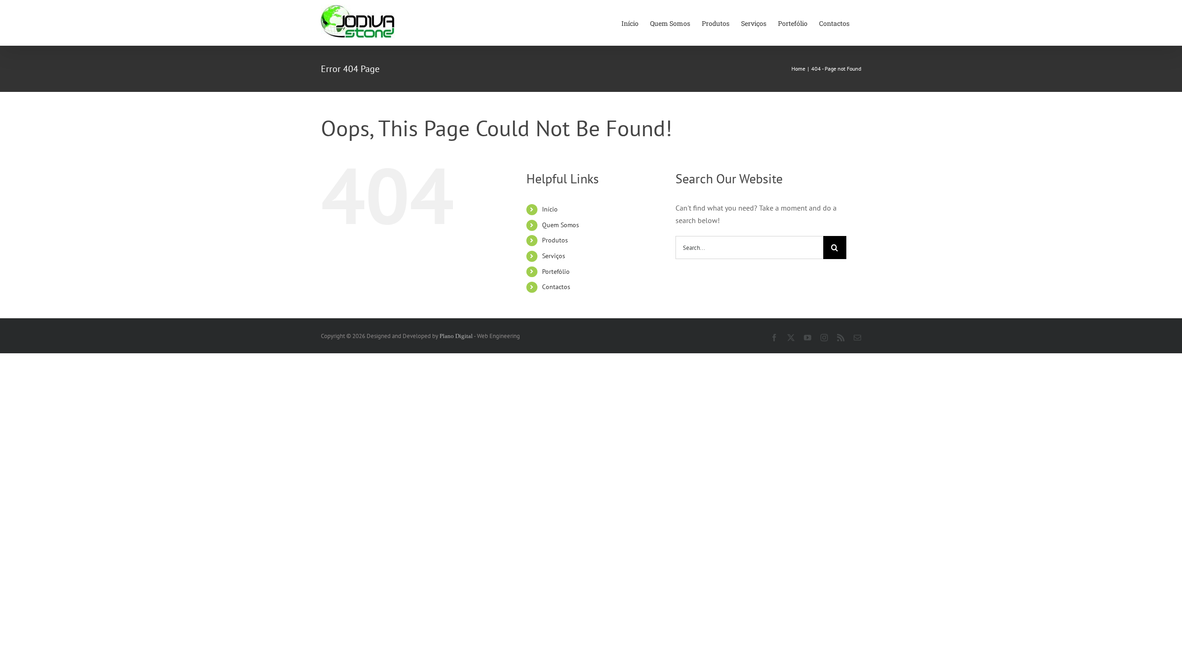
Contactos (556, 287)
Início (550, 209)
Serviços (553, 256)
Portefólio (556, 271)
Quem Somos (560, 225)
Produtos (555, 240)
